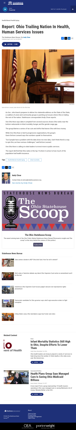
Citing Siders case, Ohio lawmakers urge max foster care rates (35, 314)
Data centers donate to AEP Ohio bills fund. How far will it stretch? (36, 260)
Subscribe (38, 245)
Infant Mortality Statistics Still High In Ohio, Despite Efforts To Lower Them (50, 345)
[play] (5, 9)
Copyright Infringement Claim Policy (35, 417)
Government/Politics (36, 371)
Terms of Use (32, 413)
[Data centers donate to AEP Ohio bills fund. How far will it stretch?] (8, 263)
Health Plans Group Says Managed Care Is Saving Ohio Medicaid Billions (50, 377)
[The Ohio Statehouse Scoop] (38, 210)
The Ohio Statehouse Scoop (38, 235)
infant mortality (34, 160)
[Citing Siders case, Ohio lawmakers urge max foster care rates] (8, 317)
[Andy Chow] (6, 178)
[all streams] (73, 9)
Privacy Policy (32, 415)
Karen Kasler (34, 383)
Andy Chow (26, 37)
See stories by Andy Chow (22, 183)
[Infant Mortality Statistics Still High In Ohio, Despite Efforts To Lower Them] (16, 345)
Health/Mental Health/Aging (10, 20)
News (32, 339)
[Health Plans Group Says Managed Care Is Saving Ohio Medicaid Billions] (16, 377)
